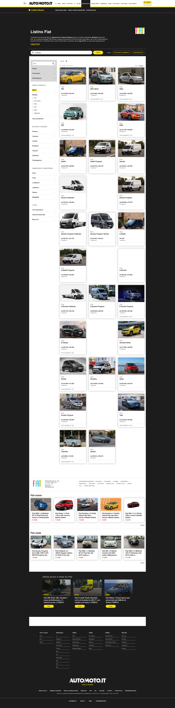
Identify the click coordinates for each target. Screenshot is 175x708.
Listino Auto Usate (108, 639)
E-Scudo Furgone (126, 305)
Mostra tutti (37, 113)
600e (35, 110)
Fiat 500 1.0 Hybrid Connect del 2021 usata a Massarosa (109, 553)
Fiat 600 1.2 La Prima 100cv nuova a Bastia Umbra (133, 515)
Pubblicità (84, 690)
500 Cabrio (37, 101)
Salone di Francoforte (76, 639)
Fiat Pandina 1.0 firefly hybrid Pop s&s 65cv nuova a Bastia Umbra (110, 515)
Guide (91, 633)
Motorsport (59, 633)
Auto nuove (124, 635)
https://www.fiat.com (49, 486)
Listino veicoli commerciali (76, 10)
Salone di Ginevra (75, 642)
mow (90, 701)
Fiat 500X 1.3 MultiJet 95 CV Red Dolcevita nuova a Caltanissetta (40, 515)
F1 (56, 635)
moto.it (82, 701)
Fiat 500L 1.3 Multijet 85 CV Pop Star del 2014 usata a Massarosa (87, 554)
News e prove (44, 633)
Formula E (58, 648)
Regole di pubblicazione (71, 690)
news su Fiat (110, 483)
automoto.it (72, 701)
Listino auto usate (61, 10)
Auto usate (124, 639)
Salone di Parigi (75, 645)
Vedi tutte (142, 525)
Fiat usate (101, 483)
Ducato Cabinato (67, 197)
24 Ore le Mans (59, 657)
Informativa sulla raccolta (8, 707)
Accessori (107, 481)
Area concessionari (147, 5)
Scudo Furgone (67, 414)
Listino (107, 633)
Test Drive (98, 481)
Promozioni (124, 481)
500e (35, 104)
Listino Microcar (138, 52)
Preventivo (82, 483)
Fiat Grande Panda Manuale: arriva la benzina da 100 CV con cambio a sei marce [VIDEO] (87, 600)
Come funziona (92, 635)
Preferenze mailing (130, 690)
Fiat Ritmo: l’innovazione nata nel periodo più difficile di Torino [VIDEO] (118, 600)
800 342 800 (47, 485)
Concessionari (124, 645)
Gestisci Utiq (118, 690)
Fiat (61, 61)
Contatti (109, 690)
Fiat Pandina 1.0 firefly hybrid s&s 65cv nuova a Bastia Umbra (87, 515)
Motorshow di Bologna (76, 648)
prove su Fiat (121, 483)
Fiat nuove (92, 483)
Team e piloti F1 (59, 645)
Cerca (98, 52)
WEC (57, 660)
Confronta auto (91, 10)
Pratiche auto (91, 645)
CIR (57, 654)
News (77, 595)
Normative (91, 642)
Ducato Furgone (125, 197)
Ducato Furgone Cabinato (71, 233)
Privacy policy (43, 690)
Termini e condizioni (55, 690)
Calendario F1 (58, 639)
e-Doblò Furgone (67, 269)
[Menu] (25, 3)
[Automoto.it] (40, 3)
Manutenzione (91, 639)
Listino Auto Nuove (108, 635)
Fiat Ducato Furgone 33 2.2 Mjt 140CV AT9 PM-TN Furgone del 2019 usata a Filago (40, 554)
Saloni (74, 633)
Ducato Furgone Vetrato (99, 233)
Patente (90, 648)
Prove (46, 595)
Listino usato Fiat (89, 485)
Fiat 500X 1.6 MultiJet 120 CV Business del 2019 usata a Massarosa (133, 554)
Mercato (124, 633)
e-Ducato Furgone (97, 305)
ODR (90, 690)
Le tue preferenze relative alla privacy (28, 707)
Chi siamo (101, 690)
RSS (95, 690)
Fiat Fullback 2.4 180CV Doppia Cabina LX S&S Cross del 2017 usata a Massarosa (63, 555)
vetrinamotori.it (101, 701)
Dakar (57, 651)
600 (35, 107)
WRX (57, 667)
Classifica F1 (58, 642)
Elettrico (41, 642)
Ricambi (115, 481)
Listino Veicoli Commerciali (121, 52)
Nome (141, 65)
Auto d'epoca (124, 642)
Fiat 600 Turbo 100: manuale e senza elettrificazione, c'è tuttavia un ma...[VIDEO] (56, 600)
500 (35, 98)
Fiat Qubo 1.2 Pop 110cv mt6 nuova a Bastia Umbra (62, 515)
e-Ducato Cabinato (68, 305)
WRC (57, 664)
